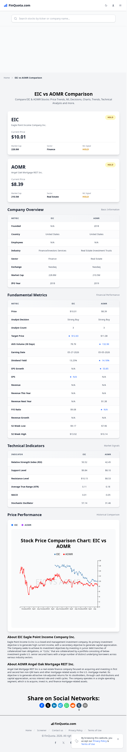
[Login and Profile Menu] (113, 5)
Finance (51, 149)
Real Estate (53, 196)
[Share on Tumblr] (79, 705)
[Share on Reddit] (72, 705)
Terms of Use (88, 744)
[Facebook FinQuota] (55, 743)
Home (7, 77)
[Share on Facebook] (41, 705)
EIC (15, 119)
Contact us (57, 730)
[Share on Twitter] (48, 705)
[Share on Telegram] (60, 705)
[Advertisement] (63, 49)
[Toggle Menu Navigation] (120, 5)
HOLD (86, 149)
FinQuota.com (65, 724)
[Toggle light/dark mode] (106, 5)
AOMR (18, 167)
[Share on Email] (85, 705)
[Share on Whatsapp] (66, 705)
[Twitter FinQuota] (63, 743)
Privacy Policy (100, 741)
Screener (41, 730)
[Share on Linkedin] (54, 705)
